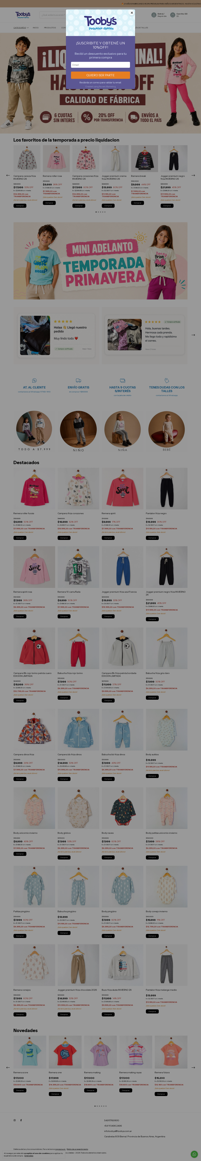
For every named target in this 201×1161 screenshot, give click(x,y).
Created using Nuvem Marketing (100, 86)
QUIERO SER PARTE (100, 75)
